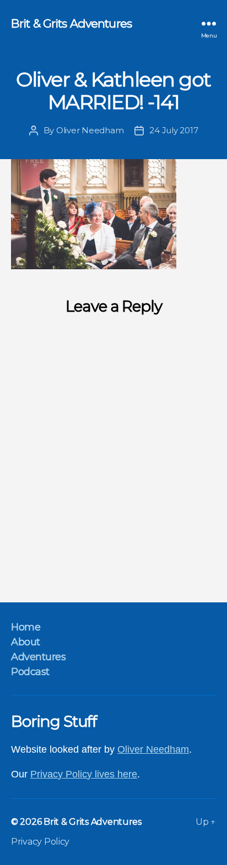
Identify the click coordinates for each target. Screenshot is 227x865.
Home (25, 627)
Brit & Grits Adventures (71, 23)
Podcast (30, 672)
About (25, 642)
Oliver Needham (89, 130)
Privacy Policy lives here (83, 774)
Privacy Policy (40, 841)
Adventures (38, 657)
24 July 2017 (173, 130)
